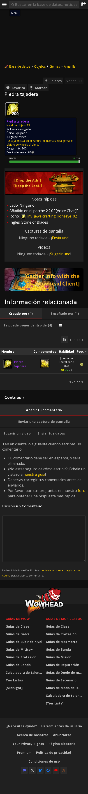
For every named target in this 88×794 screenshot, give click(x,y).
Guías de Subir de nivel (24, 642)
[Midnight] (14, 688)
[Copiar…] (64, 339)
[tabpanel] (44, 360)
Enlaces (56, 81)
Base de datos (19, 66)
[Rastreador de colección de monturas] (44, 279)
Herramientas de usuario (61, 726)
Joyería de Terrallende (66, 360)
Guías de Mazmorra (61, 642)
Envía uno (60, 237)
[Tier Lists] (54, 703)
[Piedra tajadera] (7, 364)
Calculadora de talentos (25, 672)
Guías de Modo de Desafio (65, 688)
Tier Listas (14, 680)
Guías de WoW (18, 619)
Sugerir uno (60, 253)
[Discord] (24, 770)
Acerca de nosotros (33, 735)
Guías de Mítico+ (19, 649)
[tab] (21, 313)
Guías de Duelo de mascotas (65, 672)
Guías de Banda (18, 665)
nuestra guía (34, 474)
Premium (24, 752)
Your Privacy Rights (28, 744)
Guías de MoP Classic (64, 619)
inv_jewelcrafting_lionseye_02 (51, 216)
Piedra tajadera (20, 364)
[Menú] (4, 4)
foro (81, 490)
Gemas (55, 66)
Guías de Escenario (61, 680)
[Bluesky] (40, 770)
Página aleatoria (62, 744)
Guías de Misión (58, 657)
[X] (32, 770)
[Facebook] (48, 770)
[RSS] (63, 770)
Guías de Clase (17, 626)
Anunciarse (62, 735)
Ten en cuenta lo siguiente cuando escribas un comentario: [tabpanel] (44, 509)
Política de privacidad (53, 752)
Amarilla (70, 66)
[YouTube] (56, 770)
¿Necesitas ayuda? (21, 726)
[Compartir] (83, 4)
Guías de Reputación (62, 665)
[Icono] (12, 109)
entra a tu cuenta (52, 570)
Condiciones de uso (44, 761)
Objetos (40, 66)
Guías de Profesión (21, 657)
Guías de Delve (18, 634)
